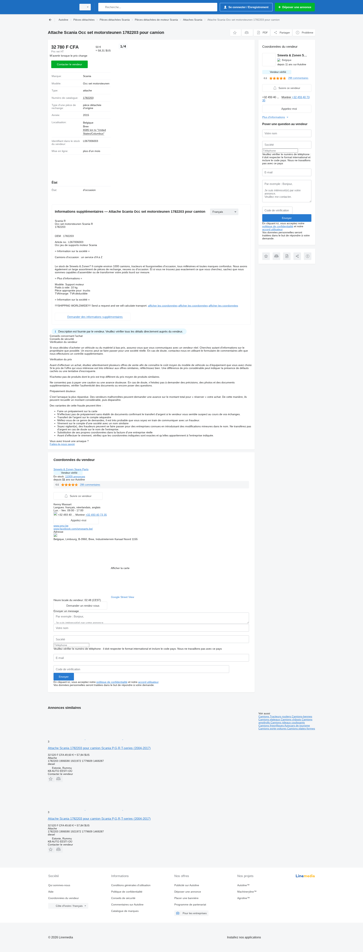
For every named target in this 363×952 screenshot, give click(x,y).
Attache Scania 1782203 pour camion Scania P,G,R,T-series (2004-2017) (99, 748)
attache (87, 90)
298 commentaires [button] (90, 484)
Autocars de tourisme (297, 725)
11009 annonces (75, 476)
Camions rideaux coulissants (288, 722)
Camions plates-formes (301, 728)
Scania (87, 76)
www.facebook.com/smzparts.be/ (73, 528)
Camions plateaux (269, 719)
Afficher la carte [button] (120, 568)
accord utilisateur (148, 681)
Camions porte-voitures (272, 728)
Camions (264, 716)
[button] (235, 32)
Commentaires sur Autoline (127, 904)
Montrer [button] (80, 514)
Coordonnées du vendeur (63, 898)
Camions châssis (291, 719)
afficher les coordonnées (163, 305)
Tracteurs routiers (281, 716)
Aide (51, 891)
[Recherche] (102, 7)
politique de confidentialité (111, 681)
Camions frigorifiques (271, 725)
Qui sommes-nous (59, 885)
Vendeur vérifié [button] (69, 472)
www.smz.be (61, 525)
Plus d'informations (273, 117)
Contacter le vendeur (69, 64)
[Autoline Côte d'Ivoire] (61, 7)
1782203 (88, 97)
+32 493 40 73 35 (96, 514)
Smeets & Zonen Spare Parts (71, 469)
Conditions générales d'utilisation (130, 885)
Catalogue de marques (125, 910)
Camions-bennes (302, 716)
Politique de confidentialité (126, 891)
